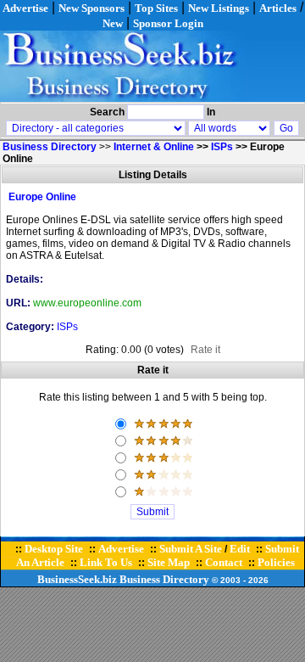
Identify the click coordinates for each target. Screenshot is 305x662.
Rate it (205, 350)
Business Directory (164, 579)
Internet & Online (154, 147)
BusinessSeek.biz (77, 579)
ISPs (222, 147)
